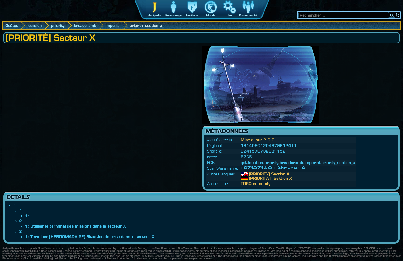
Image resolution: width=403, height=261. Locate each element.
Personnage (173, 15)
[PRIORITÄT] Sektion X (252, 178)
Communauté (248, 15)
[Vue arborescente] (398, 15)
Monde (210, 15)
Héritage (192, 15)
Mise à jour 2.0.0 (257, 139)
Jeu (229, 15)
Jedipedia (154, 15)
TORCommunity (255, 183)
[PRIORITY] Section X (252, 174)
